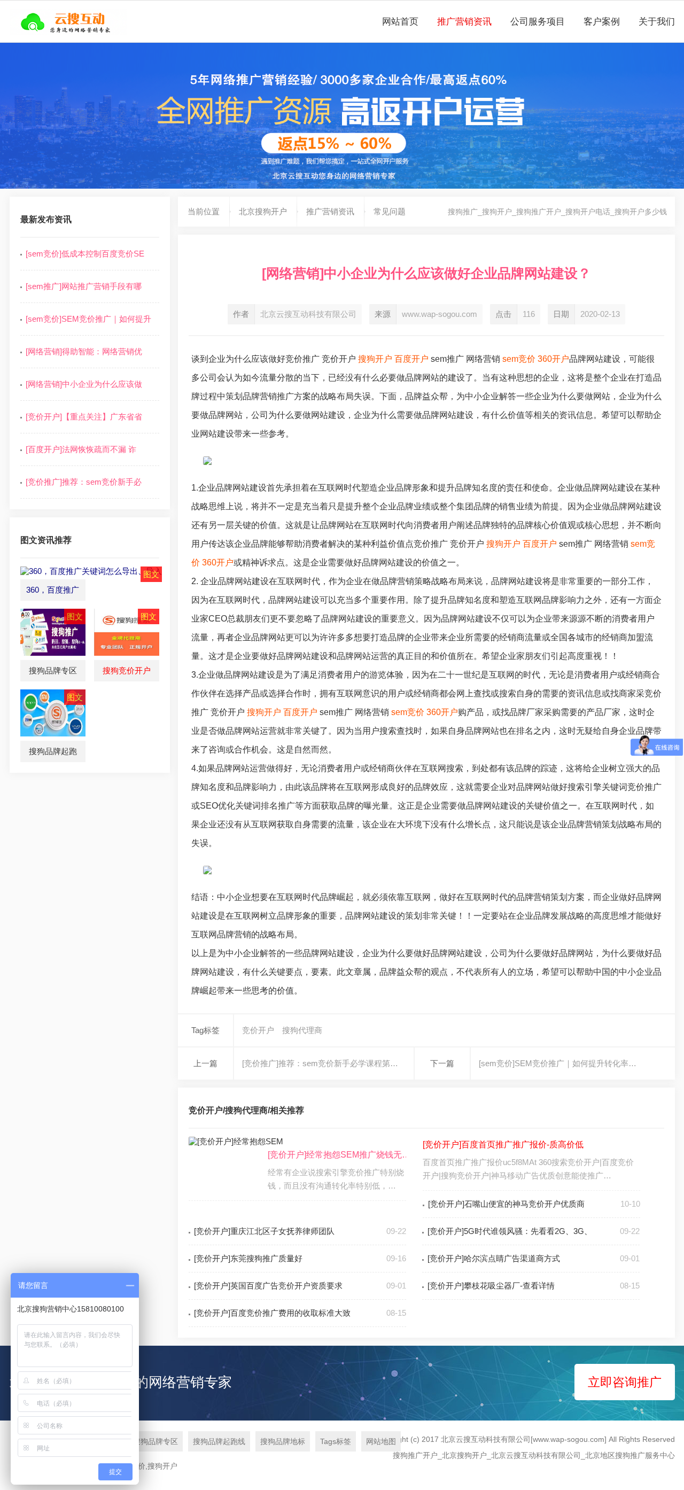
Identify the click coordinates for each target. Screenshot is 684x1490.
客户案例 (602, 22)
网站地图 (381, 1441)
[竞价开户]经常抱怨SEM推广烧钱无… (339, 1154)
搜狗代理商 (302, 1030)
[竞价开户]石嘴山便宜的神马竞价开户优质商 (506, 1203)
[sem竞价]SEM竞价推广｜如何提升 (88, 318)
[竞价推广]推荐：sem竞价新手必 (84, 481)
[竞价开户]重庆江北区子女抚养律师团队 (264, 1231)
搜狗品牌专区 (155, 1441)
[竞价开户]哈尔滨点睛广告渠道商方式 (494, 1258)
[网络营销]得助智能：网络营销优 (84, 351)
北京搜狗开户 (263, 211)
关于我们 (657, 22)
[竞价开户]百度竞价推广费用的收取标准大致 (272, 1312)
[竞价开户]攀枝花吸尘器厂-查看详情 (491, 1285)
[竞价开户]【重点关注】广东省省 (84, 416)
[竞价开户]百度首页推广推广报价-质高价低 (503, 1144)
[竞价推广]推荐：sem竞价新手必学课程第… (320, 1063)
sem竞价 (518, 358)
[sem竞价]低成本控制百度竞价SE (85, 253)
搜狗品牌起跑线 (219, 1441)
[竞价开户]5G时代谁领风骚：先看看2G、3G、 (510, 1231)
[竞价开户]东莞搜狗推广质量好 (248, 1258)
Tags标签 (335, 1441)
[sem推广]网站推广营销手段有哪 (84, 286)
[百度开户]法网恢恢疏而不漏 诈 (81, 449)
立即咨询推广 (625, 1382)
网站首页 (400, 22)
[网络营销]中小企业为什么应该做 (84, 384)
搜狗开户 (375, 358)
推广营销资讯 (464, 22)
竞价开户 (258, 1030)
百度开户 (411, 358)
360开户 (553, 358)
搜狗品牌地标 (282, 1441)
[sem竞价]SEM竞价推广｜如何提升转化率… (557, 1063)
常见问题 (390, 211)
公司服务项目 (537, 22)
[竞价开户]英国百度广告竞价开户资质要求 (268, 1285)
